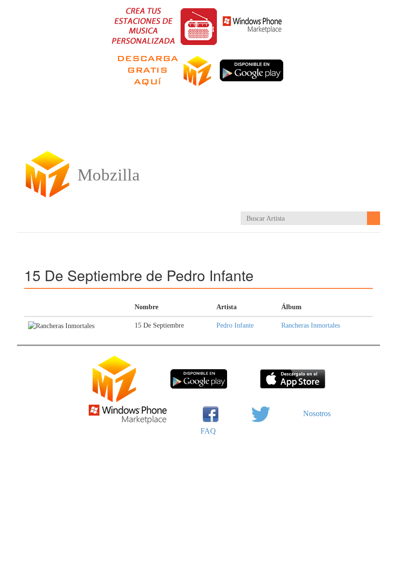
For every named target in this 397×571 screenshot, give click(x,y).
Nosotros (317, 413)
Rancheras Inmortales (310, 325)
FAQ (208, 431)
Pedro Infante (235, 325)
